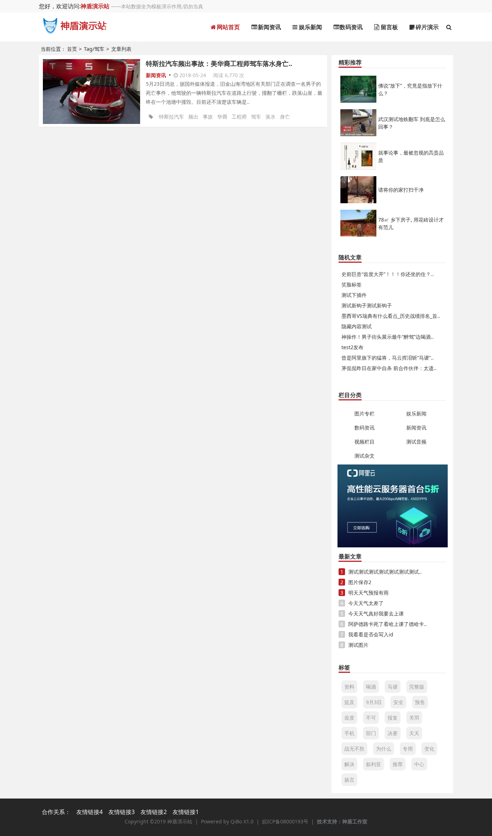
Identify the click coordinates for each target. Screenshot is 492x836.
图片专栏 (364, 413)
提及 (349, 702)
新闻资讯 (268, 27)
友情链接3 (121, 812)
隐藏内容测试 (356, 326)
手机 (349, 733)
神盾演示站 (95, 6)
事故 (208, 116)
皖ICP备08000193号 (285, 821)
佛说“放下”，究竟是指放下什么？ (410, 89)
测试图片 (358, 644)
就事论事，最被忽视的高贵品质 (411, 156)
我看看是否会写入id (370, 634)
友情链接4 (89, 812)
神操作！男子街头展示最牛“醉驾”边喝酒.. (387, 336)
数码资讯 (350, 27)
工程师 (239, 116)
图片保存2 (359, 582)
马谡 (393, 686)
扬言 (349, 779)
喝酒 (371, 686)
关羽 (414, 717)
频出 (193, 116)
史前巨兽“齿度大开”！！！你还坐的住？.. (387, 274)
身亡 (285, 116)
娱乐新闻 (310, 27)
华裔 (222, 116)
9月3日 (374, 702)
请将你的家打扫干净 (401, 189)
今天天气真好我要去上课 (376, 613)
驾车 (256, 116)
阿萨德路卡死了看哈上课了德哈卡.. (387, 624)
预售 (420, 702)
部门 (371, 733)
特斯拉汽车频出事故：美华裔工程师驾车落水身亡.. (219, 63)
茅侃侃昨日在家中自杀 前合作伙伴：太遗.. (389, 368)
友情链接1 (186, 812)
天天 (414, 733)
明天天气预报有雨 (368, 592)
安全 (398, 702)
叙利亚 (373, 764)
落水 (270, 116)
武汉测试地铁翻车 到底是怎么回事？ (411, 123)
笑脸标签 (351, 284)
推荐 (398, 764)
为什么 (383, 748)
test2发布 (352, 347)
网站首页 (227, 27)
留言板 (388, 27)
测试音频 (416, 441)
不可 (371, 717)
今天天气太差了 (366, 603)
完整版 (416, 686)
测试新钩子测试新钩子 (366, 305)
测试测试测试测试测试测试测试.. (385, 571)
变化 (429, 748)
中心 (419, 764)
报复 (393, 717)
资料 (349, 686)
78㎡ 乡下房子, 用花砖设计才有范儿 (411, 223)
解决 (349, 764)
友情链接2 (153, 812)
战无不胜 (354, 748)
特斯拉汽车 (171, 116)
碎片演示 (426, 27)
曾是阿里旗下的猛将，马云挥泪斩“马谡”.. (387, 357)
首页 (72, 48)
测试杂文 (364, 455)
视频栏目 (364, 441)
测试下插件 (354, 295)
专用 (408, 748)
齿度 (349, 717)
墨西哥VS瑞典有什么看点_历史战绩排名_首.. (390, 315)
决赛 (393, 733)
